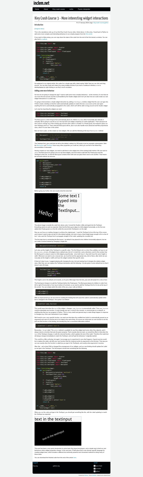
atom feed (99, 466)
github (98, 471)
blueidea (94, 475)
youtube (98, 468)
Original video (39, 28)
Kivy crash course (59, 9)
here (74, 457)
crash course (100, 22)
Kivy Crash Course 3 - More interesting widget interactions (71, 18)
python (106, 22)
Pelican (86, 475)
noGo (71, 9)
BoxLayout (40, 145)
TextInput (49, 145)
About (46, 9)
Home (37, 9)
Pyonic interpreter (84, 9)
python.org (56, 466)
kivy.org (35, 466)
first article (89, 34)
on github (44, 39)
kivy (94, 22)
